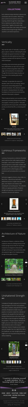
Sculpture (15, 393)
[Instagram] (15, 390)
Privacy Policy (17, 404)
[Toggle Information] (26, 263)
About (8, 393)
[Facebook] (13, 390)
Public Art (22, 393)
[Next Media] (26, 119)
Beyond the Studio (18, 395)
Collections (7, 395)
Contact (14, 397)
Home (3, 393)
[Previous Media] (2, 119)
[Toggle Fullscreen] (26, 115)
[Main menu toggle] (25, 3)
